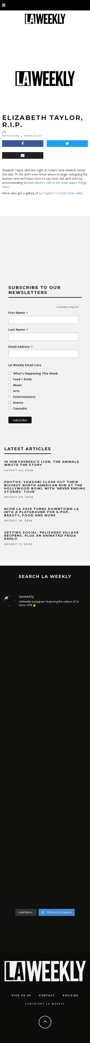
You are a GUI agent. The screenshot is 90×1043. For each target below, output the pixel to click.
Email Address (20, 346)
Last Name (18, 329)
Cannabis (20, 408)
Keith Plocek (10, 136)
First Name (18, 312)
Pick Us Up (21, 995)
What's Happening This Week (35, 373)
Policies (70, 995)
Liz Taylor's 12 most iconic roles (60, 193)
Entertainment (24, 397)
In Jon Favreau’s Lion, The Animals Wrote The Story (41, 463)
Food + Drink (22, 379)
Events (18, 403)
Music (17, 385)
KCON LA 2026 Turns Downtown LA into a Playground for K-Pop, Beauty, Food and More (41, 512)
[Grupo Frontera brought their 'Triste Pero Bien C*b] (45, 797)
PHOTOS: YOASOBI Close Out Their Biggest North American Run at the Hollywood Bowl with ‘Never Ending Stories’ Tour (45, 486)
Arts (16, 391)
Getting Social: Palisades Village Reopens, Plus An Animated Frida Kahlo (41, 536)
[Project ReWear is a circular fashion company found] (45, 736)
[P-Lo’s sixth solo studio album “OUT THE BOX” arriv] (45, 656)
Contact (47, 995)
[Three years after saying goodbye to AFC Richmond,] (45, 865)
